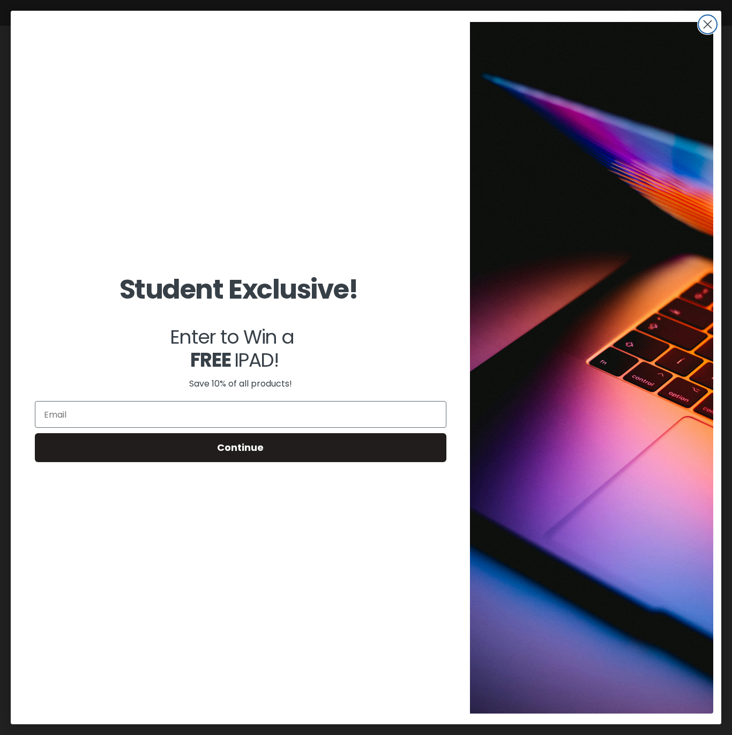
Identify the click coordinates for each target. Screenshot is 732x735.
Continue (240, 447)
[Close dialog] (707, 24)
